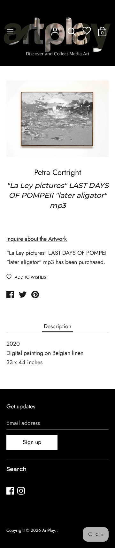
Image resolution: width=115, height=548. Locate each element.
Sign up (32, 442)
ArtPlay (48, 530)
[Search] (71, 29)
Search (16, 469)
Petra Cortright (57, 172)
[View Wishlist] (86, 32)
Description (57, 326)
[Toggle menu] (10, 31)
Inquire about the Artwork (36, 239)
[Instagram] (21, 492)
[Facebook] (10, 492)
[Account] (55, 29)
